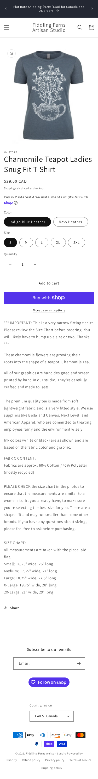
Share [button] (15, 607)
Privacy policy (55, 760)
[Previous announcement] (5, 8)
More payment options (49, 310)
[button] (6, 27)
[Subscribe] (79, 663)
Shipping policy (51, 768)
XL (58, 242)
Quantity (10, 254)
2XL (76, 242)
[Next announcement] (92, 8)
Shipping (9, 188)
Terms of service (80, 760)
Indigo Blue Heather (27, 221)
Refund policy (31, 760)
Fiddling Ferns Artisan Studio (46, 753)
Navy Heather (71, 221)
